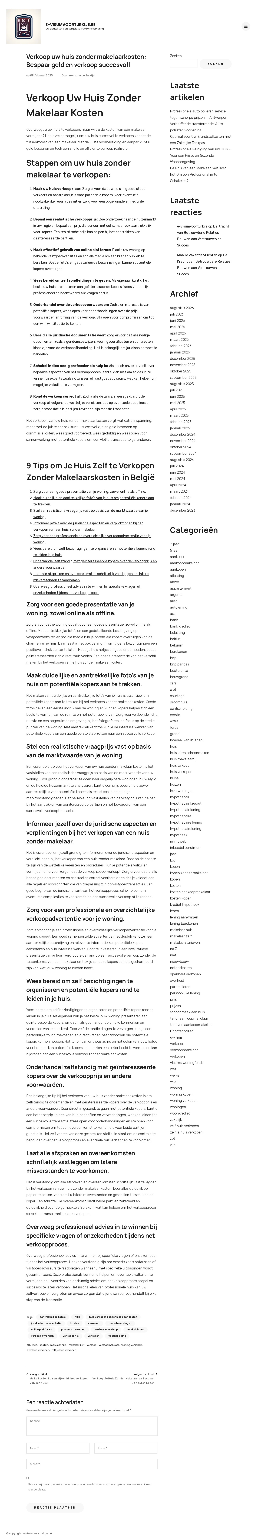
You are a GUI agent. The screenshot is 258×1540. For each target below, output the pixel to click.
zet (172, 1138)
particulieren (180, 987)
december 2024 (182, 434)
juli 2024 (177, 466)
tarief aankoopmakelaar (189, 1018)
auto (173, 601)
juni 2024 (177, 472)
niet (173, 955)
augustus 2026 (182, 308)
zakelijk (176, 1119)
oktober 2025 (180, 371)
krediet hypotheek (184, 904)
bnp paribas (179, 664)
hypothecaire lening (186, 822)
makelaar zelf (77, 1345)
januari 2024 (180, 504)
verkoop (92, 1345)
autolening (178, 607)
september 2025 (183, 377)
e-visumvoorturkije (81, 75)
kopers (175, 879)
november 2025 (182, 365)
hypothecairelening (185, 829)
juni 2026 (177, 321)
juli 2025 (177, 390)
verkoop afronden (42, 1335)
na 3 (173, 949)
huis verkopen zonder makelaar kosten (113, 1316)
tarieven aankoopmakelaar (191, 1025)
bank (174, 620)
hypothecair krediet (185, 803)
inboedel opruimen (185, 848)
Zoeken (176, 56)
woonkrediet (180, 1113)
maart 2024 (179, 491)
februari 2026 (180, 346)
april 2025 (178, 409)
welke (174, 1075)
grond (175, 734)
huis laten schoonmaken (189, 753)
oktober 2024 (180, 447)
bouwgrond (179, 677)
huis (77, 1316)
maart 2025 (179, 415)
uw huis (176, 1037)
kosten (74, 1323)
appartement (180, 588)
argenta (176, 595)
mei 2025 (177, 403)
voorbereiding (117, 1335)
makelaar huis (58, 1345)
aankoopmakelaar (184, 563)
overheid (177, 980)
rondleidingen (135, 1329)
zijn (173, 1145)
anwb (174, 582)
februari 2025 (180, 422)
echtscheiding (181, 708)
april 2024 (178, 485)
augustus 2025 (182, 384)
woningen (178, 1107)
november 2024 (183, 441)
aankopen (178, 569)
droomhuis (178, 702)
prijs (173, 999)
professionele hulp (106, 1329)
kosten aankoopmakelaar (190, 892)
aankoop (177, 557)
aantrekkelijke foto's (53, 1316)
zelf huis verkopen (38, 1350)
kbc (173, 860)
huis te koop (180, 765)
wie (173, 1082)
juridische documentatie (46, 1323)
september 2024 (183, 453)
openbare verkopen (185, 974)
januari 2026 (180, 352)
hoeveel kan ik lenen (186, 740)
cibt (173, 689)
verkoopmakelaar (109, 1345)
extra (174, 721)
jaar (173, 854)
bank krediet (180, 626)
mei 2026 (177, 327)
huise (174, 778)
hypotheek (178, 835)
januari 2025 (180, 428)
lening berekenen (184, 923)
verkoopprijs (71, 1335)
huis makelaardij (183, 759)
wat (173, 1069)
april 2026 (178, 333)
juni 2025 (177, 396)
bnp (173, 658)
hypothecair (179, 797)
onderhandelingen (120, 1323)
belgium (176, 645)
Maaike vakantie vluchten (197, 255)
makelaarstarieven (185, 942)
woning (176, 1088)
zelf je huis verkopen (63, 1350)
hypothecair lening (185, 810)
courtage (177, 696)
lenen (174, 911)
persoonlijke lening (185, 993)
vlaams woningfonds (186, 1063)
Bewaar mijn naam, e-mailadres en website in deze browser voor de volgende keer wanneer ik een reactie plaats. (89, 1487)
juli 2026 (177, 314)
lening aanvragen (184, 917)
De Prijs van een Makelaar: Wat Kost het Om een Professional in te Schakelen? (198, 174)
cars (173, 683)
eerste (175, 715)
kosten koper (180, 898)
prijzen (175, 1006)
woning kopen (181, 1094)
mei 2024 (177, 479)
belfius (175, 639)
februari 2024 (181, 498)
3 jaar (174, 544)
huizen (175, 784)
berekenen (178, 651)
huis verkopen (181, 772)
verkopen (93, 1335)
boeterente (179, 670)
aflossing (177, 576)
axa (173, 614)
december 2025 (182, 358)
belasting (177, 633)
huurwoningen (182, 791)
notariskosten (181, 968)
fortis (174, 727)
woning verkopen (131, 1345)
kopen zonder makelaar (189, 873)
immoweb (178, 841)
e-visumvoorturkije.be (70, 24)
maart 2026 (179, 339)
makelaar (94, 1323)
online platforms (41, 1329)
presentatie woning (73, 1329)
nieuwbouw (179, 961)
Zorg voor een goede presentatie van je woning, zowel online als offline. (89, 491)
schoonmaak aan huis (187, 1012)
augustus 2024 (182, 460)
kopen (175, 867)
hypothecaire (180, 816)
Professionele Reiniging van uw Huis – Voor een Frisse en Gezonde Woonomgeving (200, 155)
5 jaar (174, 550)
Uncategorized (182, 1031)
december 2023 (182, 510)
